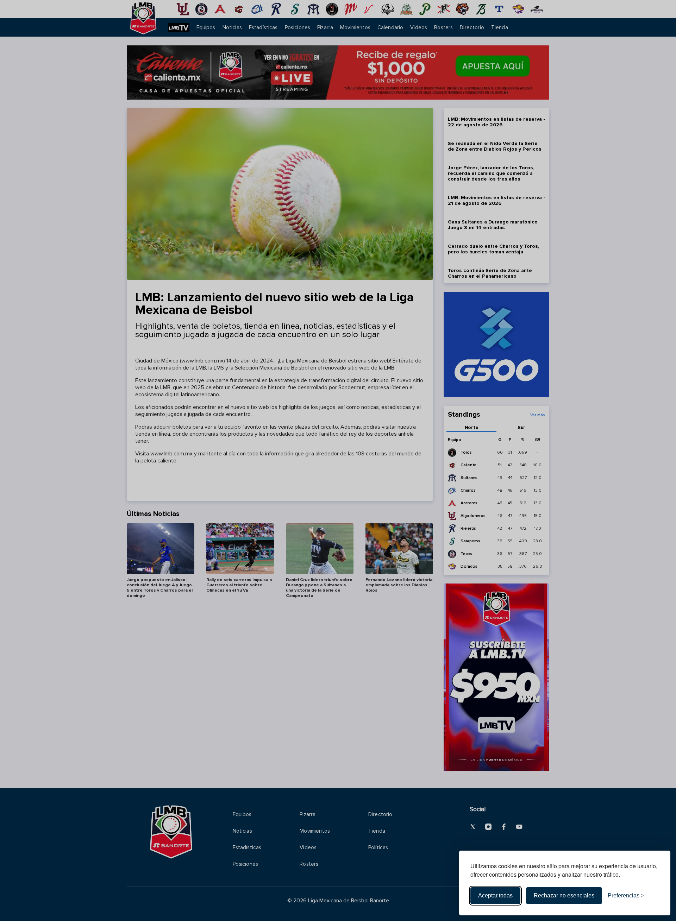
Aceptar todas (495, 895)
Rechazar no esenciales (564, 895)
